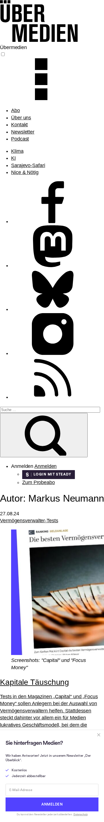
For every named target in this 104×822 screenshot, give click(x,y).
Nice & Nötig (25, 172)
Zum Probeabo (38, 482)
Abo (15, 110)
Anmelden (45, 466)
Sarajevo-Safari (28, 165)
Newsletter (22, 132)
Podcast (20, 139)
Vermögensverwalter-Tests (29, 520)
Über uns (21, 117)
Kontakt (19, 124)
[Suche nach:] (50, 409)
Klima (17, 151)
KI (13, 158)
